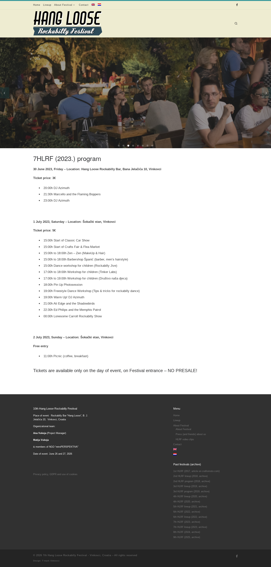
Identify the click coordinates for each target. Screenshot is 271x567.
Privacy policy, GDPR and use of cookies (55, 474)
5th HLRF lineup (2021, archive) (190, 506)
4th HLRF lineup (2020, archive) (190, 496)
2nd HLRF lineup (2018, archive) (190, 476)
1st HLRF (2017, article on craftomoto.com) (196, 471)
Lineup (176, 420)
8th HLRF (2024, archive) (186, 532)
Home (176, 415)
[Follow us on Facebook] (237, 5)
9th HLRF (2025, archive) (186, 537)
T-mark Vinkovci (50, 561)
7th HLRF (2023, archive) (186, 522)
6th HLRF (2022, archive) (186, 512)
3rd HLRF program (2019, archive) (191, 491)
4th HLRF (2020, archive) (186, 501)
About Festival (181, 425)
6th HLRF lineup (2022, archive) (190, 517)
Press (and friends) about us (191, 434)
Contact (177, 444)
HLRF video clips (185, 439)
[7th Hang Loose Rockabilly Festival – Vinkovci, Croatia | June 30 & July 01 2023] (67, 22)
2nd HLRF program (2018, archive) (191, 481)
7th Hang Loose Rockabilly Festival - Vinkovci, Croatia (77, 555)
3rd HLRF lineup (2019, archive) (190, 486)
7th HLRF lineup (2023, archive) (190, 527)
